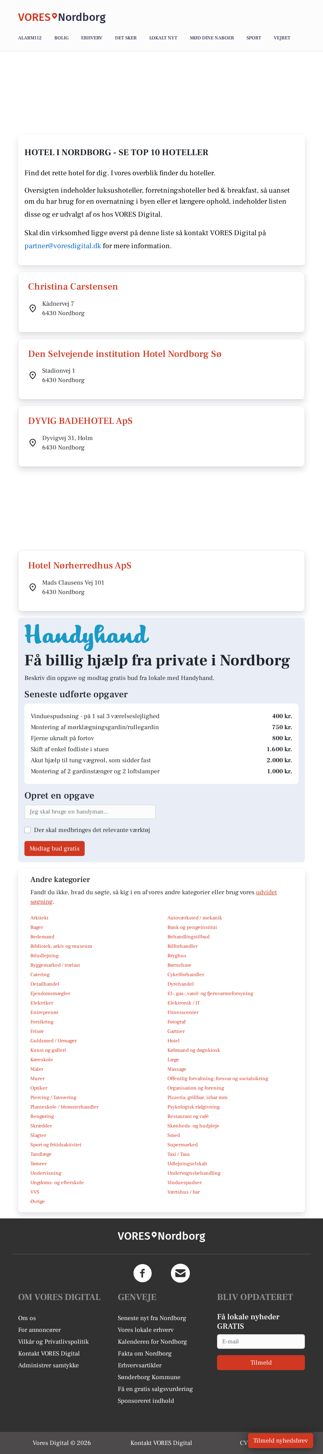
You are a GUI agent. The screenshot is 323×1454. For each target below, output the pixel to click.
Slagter (38, 1135)
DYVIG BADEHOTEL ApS (80, 421)
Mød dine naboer (212, 38)
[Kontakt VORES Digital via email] (180, 1273)
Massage (176, 1069)
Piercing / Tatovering (53, 1097)
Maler (36, 1069)
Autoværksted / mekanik (194, 918)
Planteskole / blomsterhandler (64, 1107)
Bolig (61, 38)
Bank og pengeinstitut (192, 927)
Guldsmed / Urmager (53, 1041)
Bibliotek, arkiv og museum (61, 946)
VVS (34, 1192)
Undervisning (45, 1173)
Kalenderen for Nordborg (152, 1342)
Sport (254, 38)
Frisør (37, 1031)
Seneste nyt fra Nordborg (152, 1318)
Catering (40, 974)
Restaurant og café (188, 1116)
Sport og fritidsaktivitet (56, 1145)
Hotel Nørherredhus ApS (80, 565)
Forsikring (42, 1022)
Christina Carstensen (73, 286)
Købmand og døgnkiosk (193, 1050)
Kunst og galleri (48, 1050)
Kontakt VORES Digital (49, 1353)
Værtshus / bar (183, 1192)
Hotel (173, 1041)
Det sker (126, 38)
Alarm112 (30, 38)
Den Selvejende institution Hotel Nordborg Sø (125, 354)
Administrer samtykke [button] (48, 1365)
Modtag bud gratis (55, 848)
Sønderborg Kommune (149, 1377)
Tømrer (38, 1164)
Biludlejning (44, 956)
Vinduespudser (184, 1182)
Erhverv (91, 38)
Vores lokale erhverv (146, 1330)
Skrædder (41, 1126)
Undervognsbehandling (194, 1173)
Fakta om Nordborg (145, 1353)
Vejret (282, 38)
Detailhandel (44, 984)
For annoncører (39, 1330)
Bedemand (42, 937)
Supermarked (182, 1145)
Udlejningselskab (187, 1164)
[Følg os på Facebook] (142, 1273)
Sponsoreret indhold (146, 1401)
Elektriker (41, 1003)
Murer (37, 1078)
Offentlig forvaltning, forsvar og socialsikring (217, 1078)
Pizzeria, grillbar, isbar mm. (198, 1097)
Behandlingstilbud (188, 937)
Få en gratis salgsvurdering (155, 1389)
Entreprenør (44, 1012)
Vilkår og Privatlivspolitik (53, 1342)
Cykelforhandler (185, 974)
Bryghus (176, 956)
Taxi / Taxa (178, 1154)
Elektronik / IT (183, 1003)
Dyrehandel (180, 984)
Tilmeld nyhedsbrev (280, 1441)
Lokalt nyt (163, 38)
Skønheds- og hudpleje (193, 1126)
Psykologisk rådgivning (193, 1107)
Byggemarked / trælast (55, 965)
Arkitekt (39, 918)
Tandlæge (41, 1154)
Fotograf (176, 1022)
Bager (36, 927)
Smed (173, 1135)
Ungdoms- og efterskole (57, 1182)
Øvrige (37, 1201)
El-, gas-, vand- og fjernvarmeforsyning (210, 993)
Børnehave (179, 965)
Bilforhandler (182, 946)
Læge (173, 1060)
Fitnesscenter (183, 1012)
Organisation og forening (195, 1088)
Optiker (38, 1088)
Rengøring (42, 1116)
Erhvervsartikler (140, 1365)
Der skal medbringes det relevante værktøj (92, 830)
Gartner (176, 1031)
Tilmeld (261, 1363)
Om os (27, 1318)
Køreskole (41, 1060)
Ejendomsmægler (50, 993)
